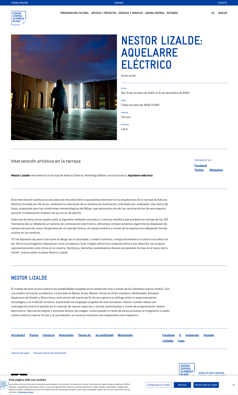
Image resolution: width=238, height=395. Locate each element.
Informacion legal (25, 392)
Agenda (119, 3)
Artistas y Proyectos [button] (103, 13)
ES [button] (213, 13)
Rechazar (182, 385)
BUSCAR (222, 13)
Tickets (222, 3)
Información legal (20, 353)
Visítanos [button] (172, 13)
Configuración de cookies (158, 385)
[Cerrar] (234, 385)
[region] (119, 385)
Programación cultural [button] (74, 13)
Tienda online (19, 3)
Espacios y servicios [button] (131, 13)
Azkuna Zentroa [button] (154, 13)
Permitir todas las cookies (206, 385)
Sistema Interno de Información (50, 353)
